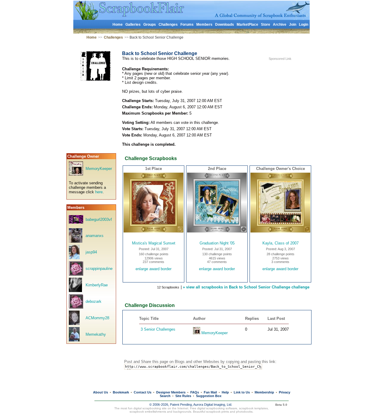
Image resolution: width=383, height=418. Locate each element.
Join (292, 24)
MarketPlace (247, 24)
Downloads (224, 24)
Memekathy (96, 334)
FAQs (194, 392)
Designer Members (171, 392)
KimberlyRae (97, 285)
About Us (100, 392)
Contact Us (142, 392)
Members (204, 24)
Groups (149, 24)
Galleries (133, 24)
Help (225, 392)
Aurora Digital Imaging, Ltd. (212, 404)
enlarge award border (153, 269)
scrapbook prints (217, 411)
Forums (187, 24)
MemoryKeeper (99, 168)
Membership (264, 392)
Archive (279, 24)
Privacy (284, 392)
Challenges (168, 24)
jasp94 (91, 252)
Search (165, 396)
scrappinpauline (99, 268)
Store (265, 24)
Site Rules (183, 396)
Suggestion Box (208, 396)
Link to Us (242, 392)
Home (118, 24)
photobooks (244, 411)
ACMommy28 (97, 318)
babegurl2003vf (99, 219)
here (99, 192)
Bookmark (121, 392)
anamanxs (95, 235)
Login (303, 24)
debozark (93, 301)
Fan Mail (210, 392)
